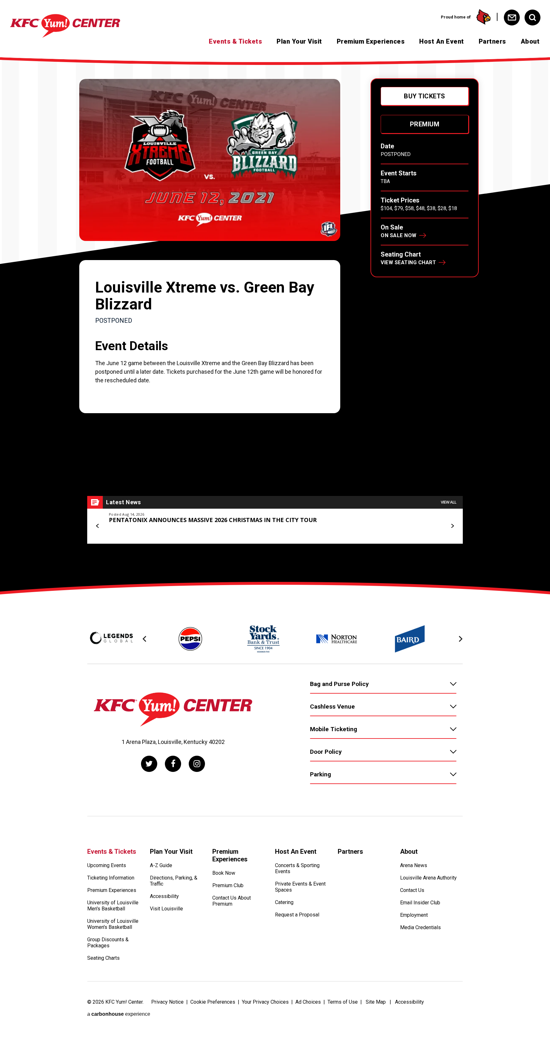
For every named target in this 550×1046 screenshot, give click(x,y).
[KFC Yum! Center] (65, 26)
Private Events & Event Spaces (300, 887)
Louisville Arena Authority (428, 878)
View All (448, 502)
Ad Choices (308, 1002)
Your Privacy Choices (265, 1002)
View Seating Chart (408, 262)
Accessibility (164, 896)
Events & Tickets (235, 41)
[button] (98, 525)
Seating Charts (103, 958)
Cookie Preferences (212, 1002)
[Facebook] (173, 764)
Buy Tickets (424, 96)
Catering (284, 902)
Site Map (376, 1002)
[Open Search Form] (532, 17)
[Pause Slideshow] (454, 621)
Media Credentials (420, 927)
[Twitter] (149, 764)
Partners (492, 41)
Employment (414, 915)
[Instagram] (197, 764)
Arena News (413, 865)
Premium (425, 124)
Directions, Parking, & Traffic (173, 881)
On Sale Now (399, 235)
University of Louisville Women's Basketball (112, 924)
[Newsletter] (512, 17)
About (530, 41)
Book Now (223, 873)
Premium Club (227, 885)
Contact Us (412, 890)
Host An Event (441, 41)
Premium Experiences (371, 41)
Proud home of (456, 17)
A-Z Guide (161, 865)
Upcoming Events (106, 865)
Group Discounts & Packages (108, 942)
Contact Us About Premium (231, 901)
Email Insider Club (420, 903)
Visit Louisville (166, 909)
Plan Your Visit (299, 41)
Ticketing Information (110, 878)
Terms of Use (343, 1002)
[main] (275, 321)
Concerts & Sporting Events (297, 868)
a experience (118, 1014)
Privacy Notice (167, 1002)
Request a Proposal (297, 915)
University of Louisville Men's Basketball (112, 906)
